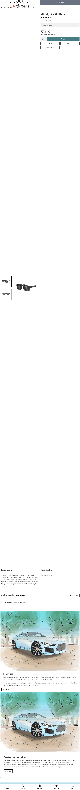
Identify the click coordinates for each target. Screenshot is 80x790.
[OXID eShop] (20, 2)
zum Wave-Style (7, 3)
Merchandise (8, 7)
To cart (63, 39)
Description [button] (6, 570)
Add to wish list (70, 43)
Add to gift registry (50, 47)
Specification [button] (46, 570)
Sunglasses (18, 7)
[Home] (1, 7)
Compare (50, 43)
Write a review (73, 595)
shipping (52, 34)
